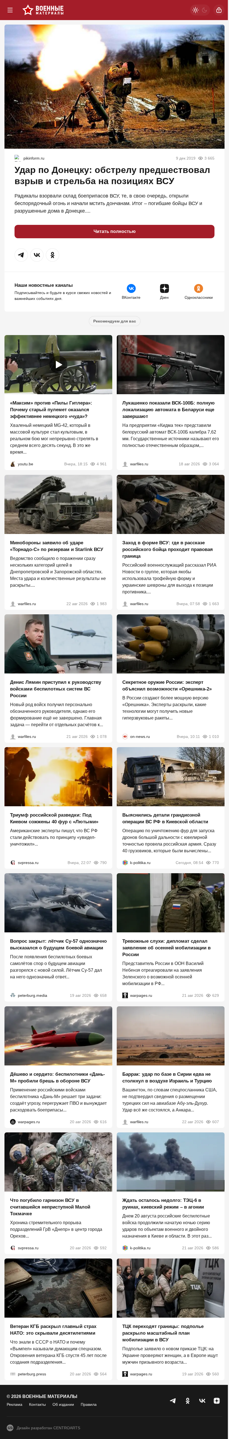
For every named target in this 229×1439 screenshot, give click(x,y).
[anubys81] (13, 464)
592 (103, 1248)
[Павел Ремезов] (125, 604)
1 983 (102, 603)
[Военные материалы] (43, 10)
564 (103, 1374)
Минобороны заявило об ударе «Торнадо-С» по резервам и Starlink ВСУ (56, 546)
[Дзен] (216, 1400)
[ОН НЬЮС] (125, 736)
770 (215, 862)
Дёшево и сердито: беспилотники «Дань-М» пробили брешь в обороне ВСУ (57, 1078)
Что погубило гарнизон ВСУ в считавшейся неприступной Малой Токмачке (50, 1207)
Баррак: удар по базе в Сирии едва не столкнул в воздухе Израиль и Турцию (167, 1078)
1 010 (214, 736)
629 (215, 995)
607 (215, 1122)
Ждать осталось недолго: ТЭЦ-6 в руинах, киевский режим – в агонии (163, 1204)
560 (215, 1374)
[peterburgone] (13, 1122)
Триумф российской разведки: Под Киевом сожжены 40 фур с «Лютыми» (54, 818)
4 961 (102, 464)
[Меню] (10, 10)
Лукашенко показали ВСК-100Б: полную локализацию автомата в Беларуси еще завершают (168, 410)
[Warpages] (125, 996)
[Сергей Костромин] (125, 464)
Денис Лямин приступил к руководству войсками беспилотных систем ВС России (55, 689)
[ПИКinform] (17, 158)
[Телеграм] (173, 1400)
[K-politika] (125, 863)
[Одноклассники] (187, 1400)
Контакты (37, 1404)
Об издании (63, 1404)
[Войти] (219, 10)
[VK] (202, 1400)
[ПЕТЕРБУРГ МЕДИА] (13, 996)
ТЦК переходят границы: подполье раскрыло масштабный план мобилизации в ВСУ (163, 1333)
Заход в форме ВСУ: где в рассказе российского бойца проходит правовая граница (167, 549)
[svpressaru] (13, 863)
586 (215, 1248)
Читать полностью (115, 231)
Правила (89, 1404)
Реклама (14, 1404)
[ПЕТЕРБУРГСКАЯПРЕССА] (13, 1374)
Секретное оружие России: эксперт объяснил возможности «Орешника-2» (167, 686)
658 (103, 995)
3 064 (214, 464)
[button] (21, 255)
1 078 (102, 736)
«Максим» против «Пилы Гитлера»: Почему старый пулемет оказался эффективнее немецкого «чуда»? (51, 410)
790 (103, 862)
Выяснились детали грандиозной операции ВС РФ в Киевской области (165, 818)
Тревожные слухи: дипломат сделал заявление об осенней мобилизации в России (166, 948)
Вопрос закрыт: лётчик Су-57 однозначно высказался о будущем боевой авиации (58, 945)
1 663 (214, 603)
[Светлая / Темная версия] (200, 10)
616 (103, 1122)
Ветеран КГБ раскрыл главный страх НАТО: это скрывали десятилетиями (53, 1330)
